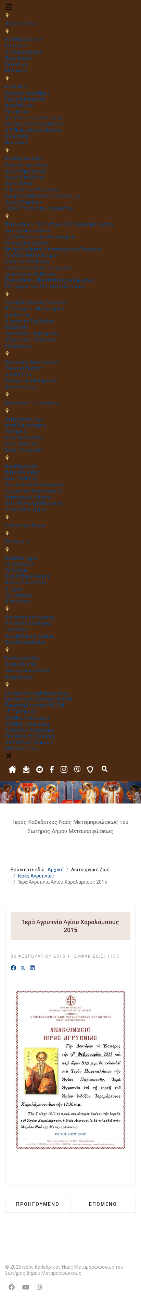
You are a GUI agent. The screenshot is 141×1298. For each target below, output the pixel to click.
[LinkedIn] (32, 968)
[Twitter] (23, 968)
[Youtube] (25, 1287)
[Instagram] (39, 1287)
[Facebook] (13, 968)
